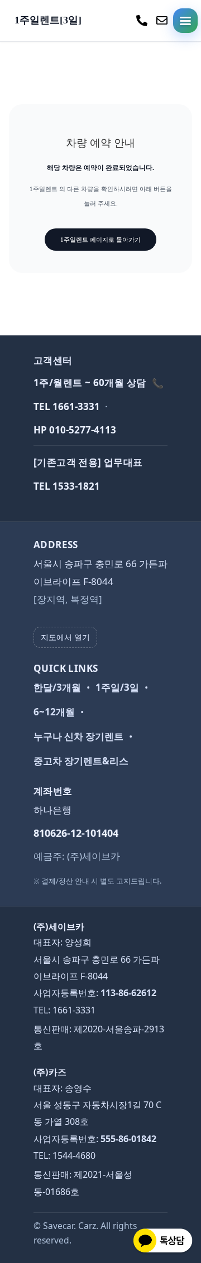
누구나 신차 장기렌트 (78, 736)
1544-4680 (73, 1155)
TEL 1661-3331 (67, 406)
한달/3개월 (57, 687)
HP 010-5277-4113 (75, 429)
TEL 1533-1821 (67, 486)
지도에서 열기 (65, 637)
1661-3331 (73, 1010)
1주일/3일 (117, 687)
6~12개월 (54, 711)
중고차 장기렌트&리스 (81, 760)
